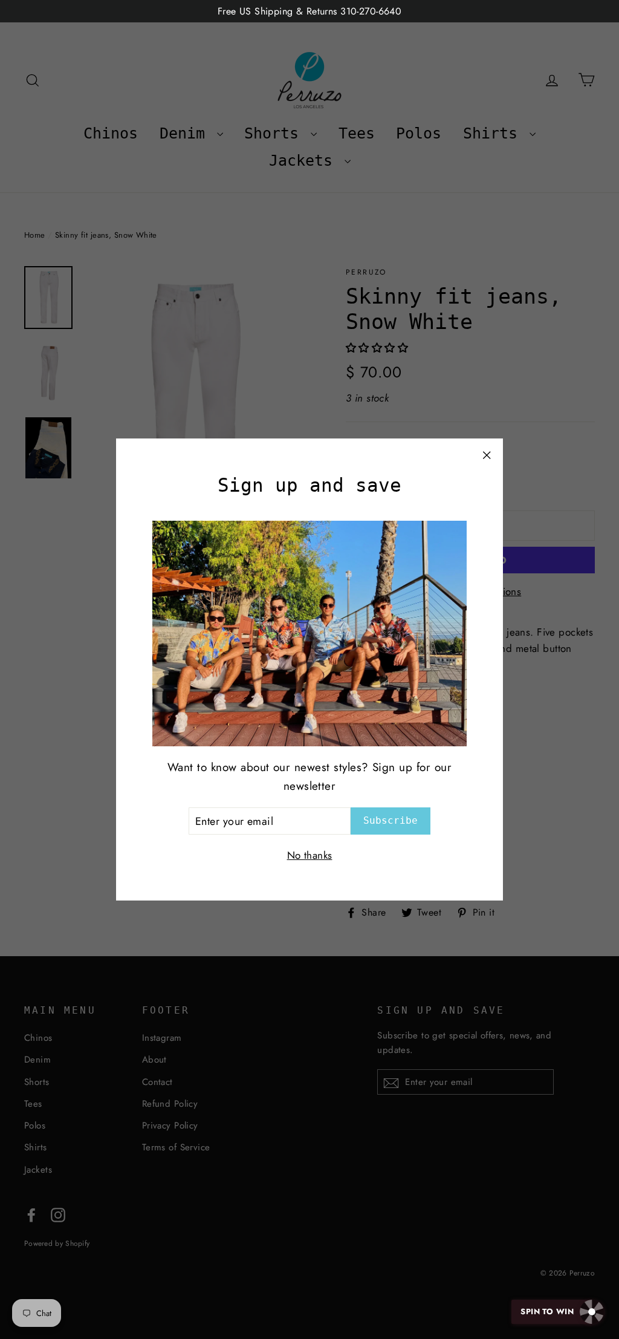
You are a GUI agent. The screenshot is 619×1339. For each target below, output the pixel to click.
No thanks (309, 855)
